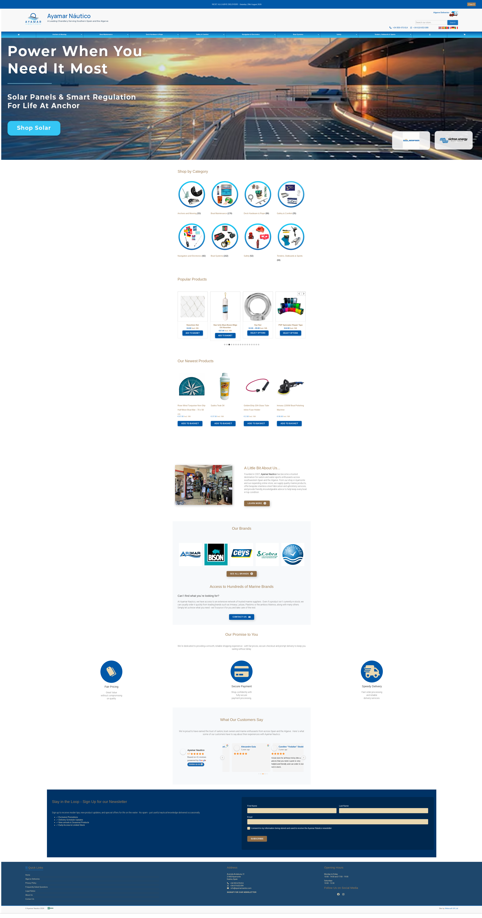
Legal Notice (30, 891)
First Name (252, 806)
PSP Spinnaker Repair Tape (258, 325)
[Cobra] (190, 554)
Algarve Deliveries (32, 879)
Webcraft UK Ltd (451, 908)
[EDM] (267, 554)
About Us (29, 895)
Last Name (344, 806)
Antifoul (22, 138)
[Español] (443, 28)
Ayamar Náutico (69, 16)
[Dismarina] (241, 554)
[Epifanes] (292, 554)
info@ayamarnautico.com (241, 888)
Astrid (235, 747)
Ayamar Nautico (195, 750)
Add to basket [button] (193, 336)
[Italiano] (456, 28)
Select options (225, 333)
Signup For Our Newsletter (241, 892)
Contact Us (29, 899)
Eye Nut (225, 325)
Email (249, 817)
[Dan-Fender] (216, 554)
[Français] (449, 28)
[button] (304, 294)
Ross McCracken (281, 747)
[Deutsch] (453, 28)
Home (27, 875)
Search (453, 23)
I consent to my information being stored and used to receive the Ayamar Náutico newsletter (291, 828)
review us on (194, 764)
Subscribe (257, 839)
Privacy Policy (30, 883)
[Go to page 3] (262, 773)
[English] (440, 28)
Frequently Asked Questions (36, 887)
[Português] (446, 28)
